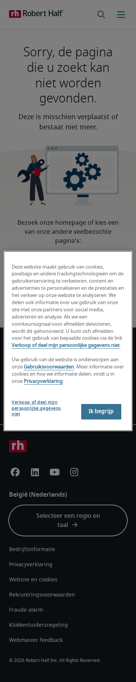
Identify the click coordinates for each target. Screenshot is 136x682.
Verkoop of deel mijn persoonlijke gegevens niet (66, 345)
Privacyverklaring (43, 381)
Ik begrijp (101, 411)
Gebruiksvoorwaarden (49, 367)
